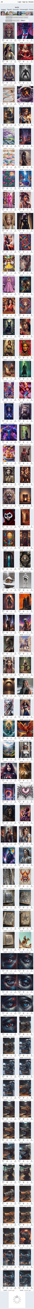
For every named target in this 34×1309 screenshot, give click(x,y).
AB (2, 2)
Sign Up (25, 2)
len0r (5, 42)
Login (19, 2)
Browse (31, 2)
